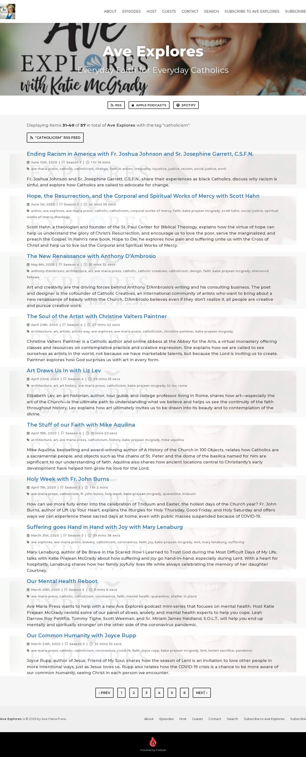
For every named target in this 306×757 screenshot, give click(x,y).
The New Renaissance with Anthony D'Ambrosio (91, 256)
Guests (169, 11)
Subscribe (295, 11)
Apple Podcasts (151, 105)
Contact (190, 11)
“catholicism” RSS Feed (57, 137)
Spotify (188, 105)
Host (151, 11)
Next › (202, 693)
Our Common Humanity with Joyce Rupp (81, 635)
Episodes (131, 11)
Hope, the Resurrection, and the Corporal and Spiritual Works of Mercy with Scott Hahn (143, 196)
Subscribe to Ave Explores (252, 11)
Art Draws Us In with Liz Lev (64, 370)
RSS (118, 105)
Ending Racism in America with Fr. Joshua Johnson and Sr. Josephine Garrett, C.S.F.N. (140, 154)
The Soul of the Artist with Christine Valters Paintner (97, 316)
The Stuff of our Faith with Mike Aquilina (81, 425)
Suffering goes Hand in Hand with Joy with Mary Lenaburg (105, 527)
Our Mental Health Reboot (62, 581)
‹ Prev (104, 693)
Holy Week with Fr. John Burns (68, 479)
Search (211, 11)
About (110, 11)
